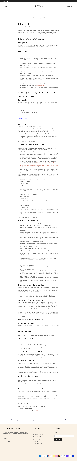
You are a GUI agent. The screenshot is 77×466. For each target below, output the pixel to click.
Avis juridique (35, 441)
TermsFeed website (39, 177)
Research (35, 430)
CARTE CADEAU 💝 (48, 12)
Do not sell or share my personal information (41, 445)
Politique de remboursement (38, 439)
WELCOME (7, 12)
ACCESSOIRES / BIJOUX (29, 12)
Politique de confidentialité (38, 434)
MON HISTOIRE (57, 12)
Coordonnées (35, 432)
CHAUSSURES (20, 12)
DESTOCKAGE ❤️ (39, 12)
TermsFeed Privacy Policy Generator (36, 35)
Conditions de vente (37, 436)
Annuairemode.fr (36, 446)
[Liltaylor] (38, 6)
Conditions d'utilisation (37, 443)
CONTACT (70, 12)
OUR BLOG (64, 12)
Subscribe (58, 439)
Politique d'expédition (37, 438)
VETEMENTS (13, 12)
